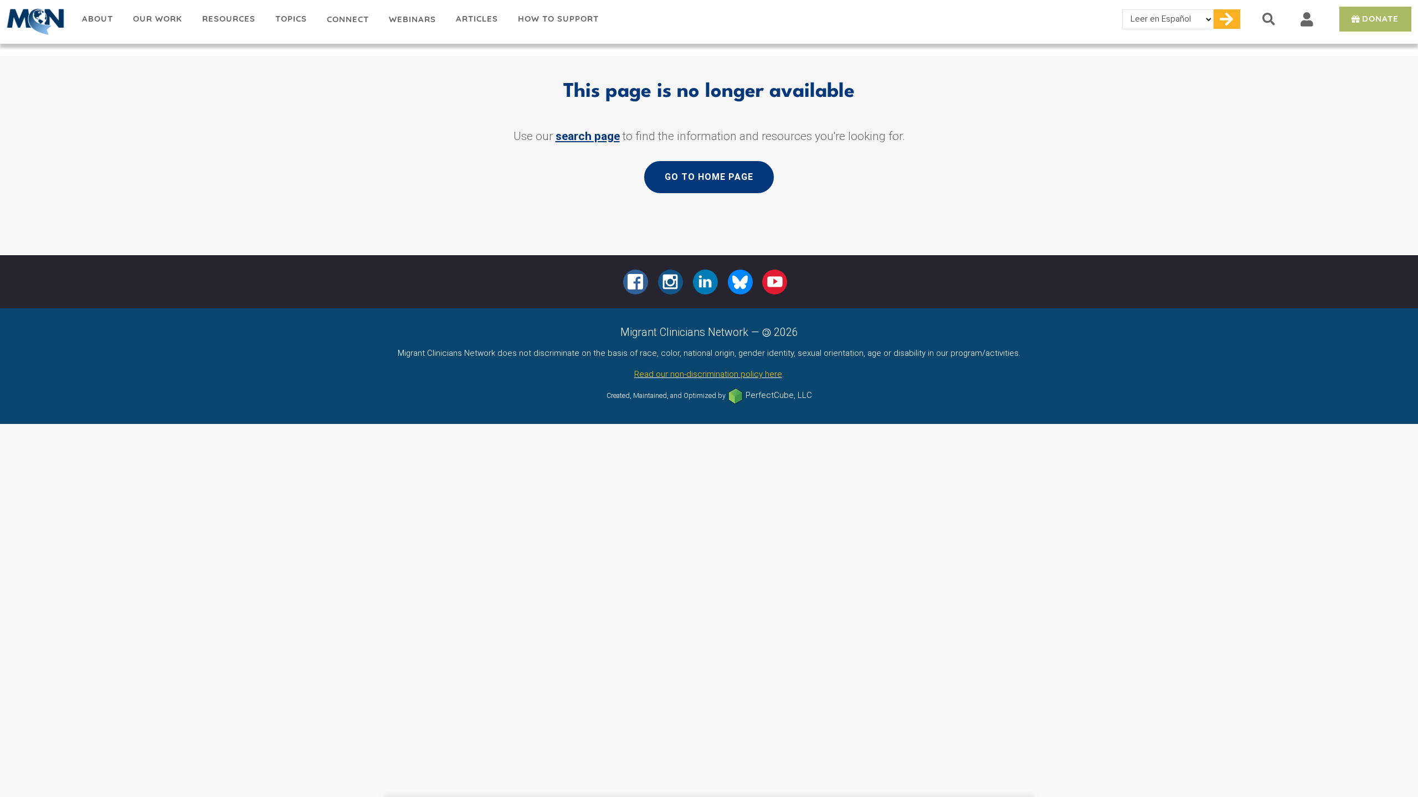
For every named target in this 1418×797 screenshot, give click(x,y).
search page (588, 136)
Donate (1380, 18)
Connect (348, 19)
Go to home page (709, 177)
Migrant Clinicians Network (36, 21)
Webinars (412, 19)
